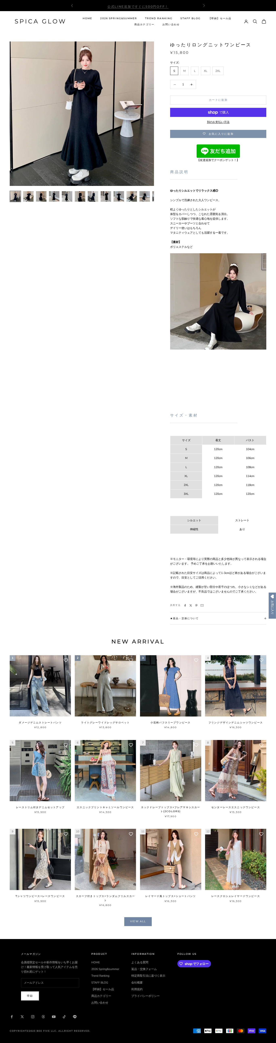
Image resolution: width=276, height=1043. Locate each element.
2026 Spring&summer (118, 18)
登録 (30, 996)
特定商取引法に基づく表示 (148, 976)
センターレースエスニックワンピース (235, 807)
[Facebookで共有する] (185, 605)
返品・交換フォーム (144, 969)
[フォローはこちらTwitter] (22, 1017)
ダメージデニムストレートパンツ (40, 722)
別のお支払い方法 (218, 122)
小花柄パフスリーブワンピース (171, 722)
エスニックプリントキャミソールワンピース (105, 807)
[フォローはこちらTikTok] (64, 1017)
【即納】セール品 (220, 18)
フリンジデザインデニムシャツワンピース (236, 722)
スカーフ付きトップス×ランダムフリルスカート (105, 898)
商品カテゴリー (144, 24)
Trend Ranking (158, 18)
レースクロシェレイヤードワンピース (235, 896)
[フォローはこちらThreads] (43, 1017)
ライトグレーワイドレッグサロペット (105, 722)
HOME (87, 18)
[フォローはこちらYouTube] (54, 1017)
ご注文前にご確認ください (138, 5)
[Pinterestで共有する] (196, 605)
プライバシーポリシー (145, 996)
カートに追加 (218, 100)
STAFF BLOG (190, 18)
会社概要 (137, 983)
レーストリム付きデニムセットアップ (40, 807)
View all (138, 921)
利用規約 (137, 989)
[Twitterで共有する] (190, 605)
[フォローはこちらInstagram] (33, 1017)
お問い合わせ (171, 24)
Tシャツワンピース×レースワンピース (40, 896)
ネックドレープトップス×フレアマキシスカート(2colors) (170, 809)
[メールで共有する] (202, 605)
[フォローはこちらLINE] (75, 1017)
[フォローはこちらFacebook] (12, 1017)
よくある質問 (139, 962)
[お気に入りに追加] (66, 660)
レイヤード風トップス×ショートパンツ (170, 896)
